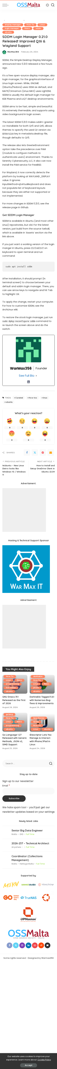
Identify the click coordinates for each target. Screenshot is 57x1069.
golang (9, 714)
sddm (38, 28)
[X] (35, 452)
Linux (42, 25)
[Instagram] (22, 945)
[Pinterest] (43, 452)
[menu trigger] (6, 5)
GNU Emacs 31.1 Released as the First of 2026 (13, 700)
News (27, 28)
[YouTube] (35, 945)
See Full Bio (26, 376)
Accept (28, 1065)
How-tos (33, 398)
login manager (12, 28)
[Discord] (47, 945)
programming (12, 684)
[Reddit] (41, 945)
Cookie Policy (44, 1059)
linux (45, 398)
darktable (37, 676)
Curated (19, 398)
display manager (13, 25)
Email (6, 785)
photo (36, 688)
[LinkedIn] (28, 382)
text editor (11, 688)
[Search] (53, 5)
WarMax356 (13, 52)
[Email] (51, 452)
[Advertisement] (24, 510)
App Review (38, 718)
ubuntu (8, 32)
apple (36, 722)
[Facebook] (27, 452)
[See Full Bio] (36, 375)
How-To (30, 25)
